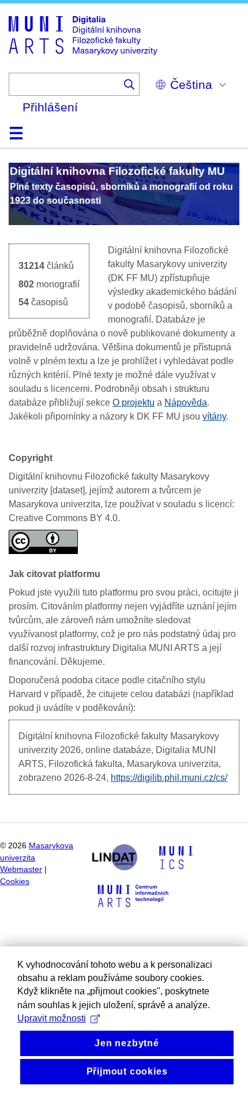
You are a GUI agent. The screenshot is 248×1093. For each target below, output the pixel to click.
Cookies (14, 881)
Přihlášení (50, 107)
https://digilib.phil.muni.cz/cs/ (169, 778)
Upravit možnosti (51, 1018)
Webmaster (21, 869)
